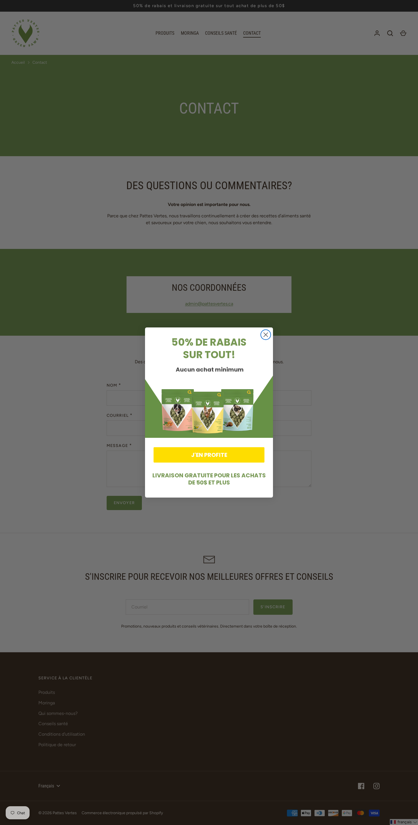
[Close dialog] (266, 335)
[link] (209, 406)
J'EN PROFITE (209, 455)
